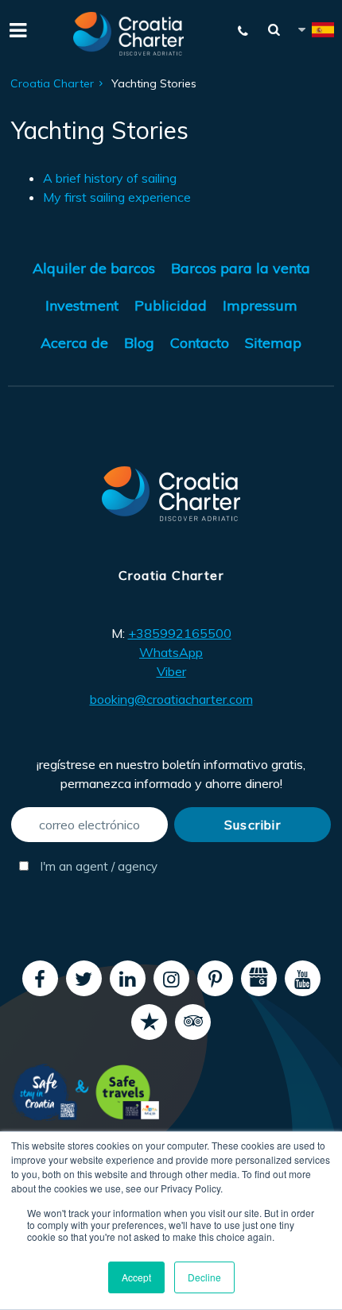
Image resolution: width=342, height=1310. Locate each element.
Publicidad (170, 305)
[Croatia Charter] (129, 34)
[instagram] (171, 978)
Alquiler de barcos (94, 268)
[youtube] (303, 978)
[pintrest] (215, 978)
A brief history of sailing (110, 178)
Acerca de (74, 343)
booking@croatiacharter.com (171, 699)
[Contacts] (243, 31)
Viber (171, 671)
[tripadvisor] (193, 1022)
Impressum (260, 305)
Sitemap (273, 343)
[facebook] (40, 978)
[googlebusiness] (259, 978)
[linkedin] (128, 978)
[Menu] (16, 28)
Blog (139, 343)
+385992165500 (179, 633)
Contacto (199, 343)
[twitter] (84, 978)
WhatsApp (171, 652)
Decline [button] (204, 1277)
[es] (315, 32)
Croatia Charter (52, 83)
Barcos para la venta (240, 268)
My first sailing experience (117, 197)
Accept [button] (136, 1277)
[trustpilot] (149, 1022)
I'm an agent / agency (97, 866)
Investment (82, 305)
